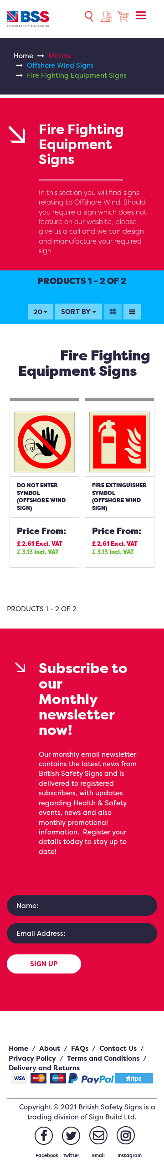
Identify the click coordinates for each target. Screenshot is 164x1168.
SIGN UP (44, 963)
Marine (60, 55)
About (49, 1048)
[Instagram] (126, 1135)
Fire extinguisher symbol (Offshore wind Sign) (119, 496)
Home (23, 55)
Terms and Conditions (103, 1058)
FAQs (79, 1048)
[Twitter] (71, 1136)
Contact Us (118, 1048)
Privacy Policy (32, 1058)
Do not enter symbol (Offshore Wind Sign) (41, 496)
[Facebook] (44, 1136)
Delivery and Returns (44, 1068)
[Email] (98, 1135)
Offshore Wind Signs (60, 65)
